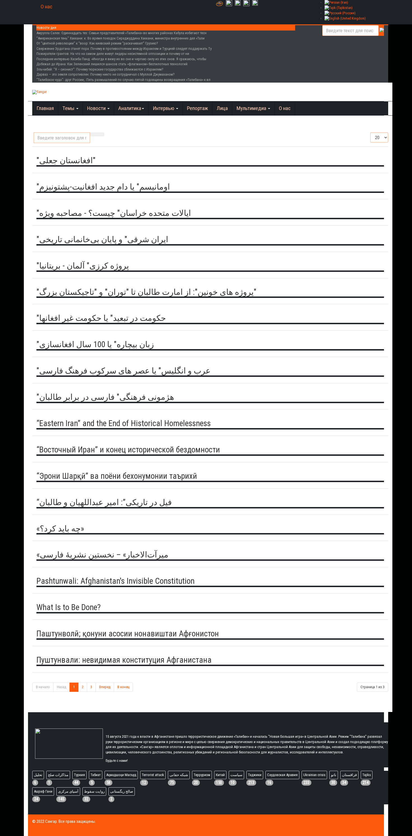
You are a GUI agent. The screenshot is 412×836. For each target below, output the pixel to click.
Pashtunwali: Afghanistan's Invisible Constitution (115, 581)
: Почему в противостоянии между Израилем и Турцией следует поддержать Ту (124, 48)
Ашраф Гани (43, 791)
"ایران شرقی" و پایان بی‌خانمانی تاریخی (102, 239)
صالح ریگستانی (121, 791)
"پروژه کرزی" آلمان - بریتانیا (82, 265)
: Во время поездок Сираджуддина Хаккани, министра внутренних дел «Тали (120, 38)
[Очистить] (100, 134)
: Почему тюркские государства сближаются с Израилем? (99, 69)
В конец (123, 687)
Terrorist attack (153, 775)
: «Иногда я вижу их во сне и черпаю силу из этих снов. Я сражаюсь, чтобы (121, 59)
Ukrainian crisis (314, 775)
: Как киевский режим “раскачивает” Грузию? (97, 43)
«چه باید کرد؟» (60, 528)
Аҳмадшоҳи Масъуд (121, 775)
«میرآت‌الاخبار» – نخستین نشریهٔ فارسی (102, 554)
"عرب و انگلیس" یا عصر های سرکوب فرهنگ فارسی (123, 370)
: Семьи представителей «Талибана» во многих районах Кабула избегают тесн (121, 33)
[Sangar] (39, 92)
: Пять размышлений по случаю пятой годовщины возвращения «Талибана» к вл (123, 80)
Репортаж (197, 108)
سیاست (236, 775)
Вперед (104, 687)
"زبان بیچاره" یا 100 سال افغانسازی (95, 344)
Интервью (164, 108)
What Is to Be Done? (68, 607)
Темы (69, 108)
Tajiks (366, 775)
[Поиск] (93, 134)
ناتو (333, 775)
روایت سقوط (94, 791)
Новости (97, 108)
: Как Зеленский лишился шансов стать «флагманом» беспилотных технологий (112, 64)
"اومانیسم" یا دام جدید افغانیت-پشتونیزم (103, 187)
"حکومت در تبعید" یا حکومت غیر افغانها (101, 318)
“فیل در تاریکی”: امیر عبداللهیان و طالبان (104, 502)
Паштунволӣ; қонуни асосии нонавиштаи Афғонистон (127, 633)
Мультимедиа (252, 108)
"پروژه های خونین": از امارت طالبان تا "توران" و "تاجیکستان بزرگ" (146, 292)
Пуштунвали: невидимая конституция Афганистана (124, 660)
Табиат (96, 775)
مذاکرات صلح (58, 775)
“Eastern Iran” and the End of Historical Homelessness (123, 423)
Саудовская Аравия (282, 775)
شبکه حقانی (179, 775)
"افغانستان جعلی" (66, 160)
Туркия (79, 775)
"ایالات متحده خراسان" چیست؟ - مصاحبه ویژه (113, 213)
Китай (220, 775)
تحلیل (38, 775)
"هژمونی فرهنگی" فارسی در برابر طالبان (105, 397)
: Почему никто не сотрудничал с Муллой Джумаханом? (105, 74)
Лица (222, 108)
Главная (45, 108)
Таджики (254, 775)
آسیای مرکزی (68, 791)
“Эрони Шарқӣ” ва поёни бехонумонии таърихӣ (116, 476)
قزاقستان (349, 775)
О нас (46, 6)
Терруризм (202, 775)
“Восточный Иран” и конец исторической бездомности (128, 449)
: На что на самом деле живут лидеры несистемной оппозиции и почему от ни (112, 54)
